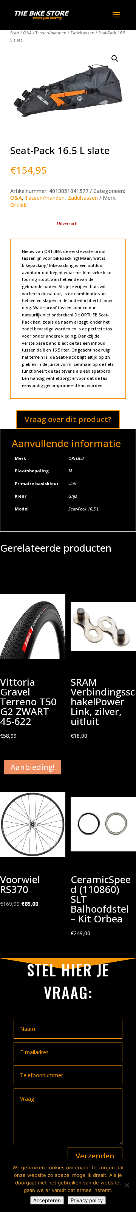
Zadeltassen (82, 32)
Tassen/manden (51, 32)
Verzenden (95, 1156)
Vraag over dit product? (68, 419)
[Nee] (126, 1185)
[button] (115, 58)
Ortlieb (18, 204)
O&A (27, 32)
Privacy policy (87, 1200)
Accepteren (47, 1200)
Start (14, 32)
